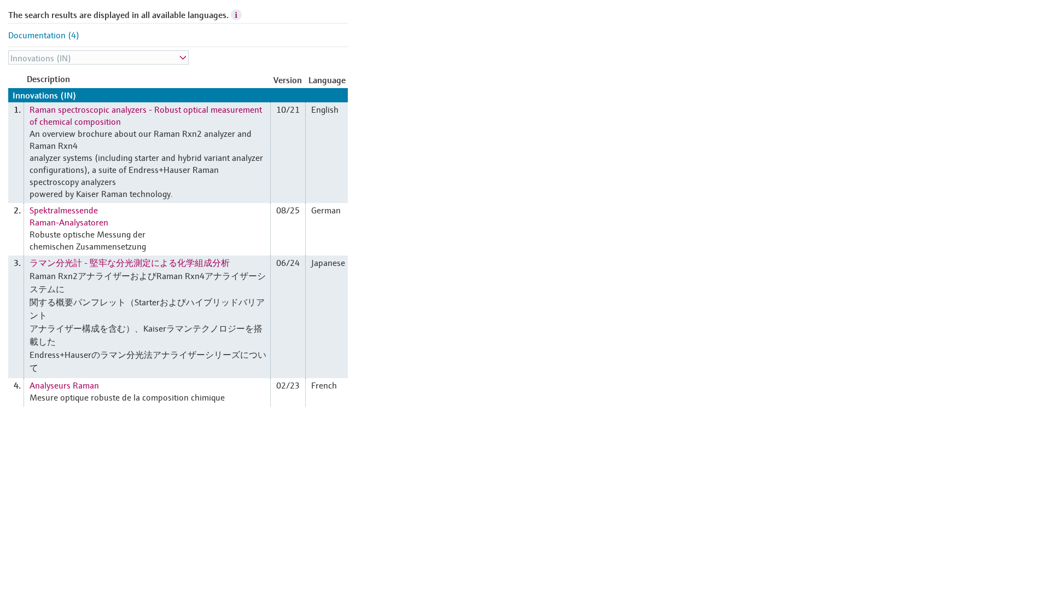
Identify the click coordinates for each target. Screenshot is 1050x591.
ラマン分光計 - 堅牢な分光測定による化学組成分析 (130, 262)
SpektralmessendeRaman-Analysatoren (69, 216)
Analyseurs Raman (64, 385)
